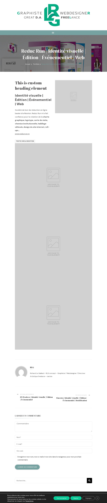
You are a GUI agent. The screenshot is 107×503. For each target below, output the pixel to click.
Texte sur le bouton (25, 141)
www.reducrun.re (22, 134)
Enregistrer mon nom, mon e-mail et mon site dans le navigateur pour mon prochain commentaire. (49, 458)
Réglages (88, 498)
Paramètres (29, 501)
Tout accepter (61, 498)
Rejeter (76, 498)
